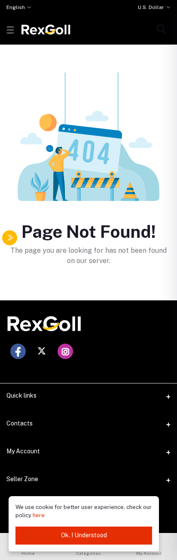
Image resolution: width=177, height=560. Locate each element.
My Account (23, 451)
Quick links (21, 395)
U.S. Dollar (151, 7)
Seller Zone (22, 479)
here (39, 515)
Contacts (19, 423)
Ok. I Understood (84, 535)
